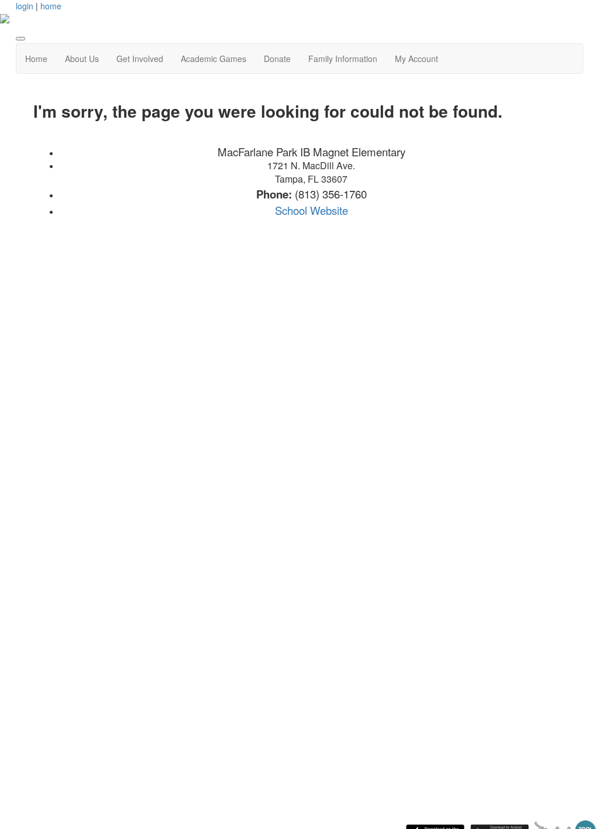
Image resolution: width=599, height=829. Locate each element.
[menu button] (20, 38)
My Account (416, 58)
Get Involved (139, 58)
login (24, 6)
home (50, 6)
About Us (82, 58)
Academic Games (213, 58)
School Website (311, 210)
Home (36, 58)
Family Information (342, 58)
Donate (277, 58)
